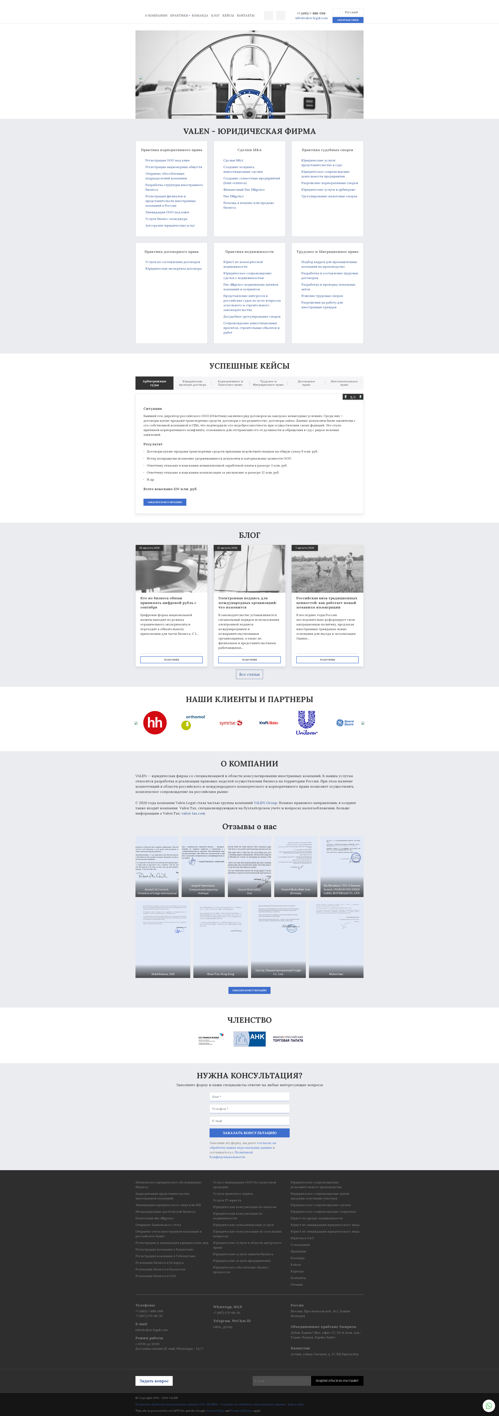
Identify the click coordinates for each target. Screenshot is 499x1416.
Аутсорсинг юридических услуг (170, 225)
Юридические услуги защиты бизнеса (243, 1254)
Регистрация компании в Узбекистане (165, 1256)
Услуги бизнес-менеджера (166, 219)
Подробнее (171, 659)
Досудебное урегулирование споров (251, 316)
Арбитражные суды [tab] (154, 383)
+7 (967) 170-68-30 (149, 1316)
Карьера (297, 1271)
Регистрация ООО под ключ (167, 160)
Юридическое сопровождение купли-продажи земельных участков (321, 1196)
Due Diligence (233, 196)
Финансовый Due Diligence (244, 189)
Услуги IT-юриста (227, 1200)
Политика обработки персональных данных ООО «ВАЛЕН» (176, 1404)
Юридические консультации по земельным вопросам (247, 1233)
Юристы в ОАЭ (302, 1238)
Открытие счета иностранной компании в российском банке (168, 1233)
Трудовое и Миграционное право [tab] (268, 383)
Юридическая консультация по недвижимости (238, 1215)
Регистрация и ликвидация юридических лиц (171, 1243)
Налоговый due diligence (154, 1218)
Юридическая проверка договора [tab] (192, 383)
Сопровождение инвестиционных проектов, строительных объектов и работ (251, 327)
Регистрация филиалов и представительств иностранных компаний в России (170, 200)
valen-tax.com (193, 813)
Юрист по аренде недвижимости (317, 1218)
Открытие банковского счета (158, 1225)
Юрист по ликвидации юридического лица (325, 1225)
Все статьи (249, 674)
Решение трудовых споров (322, 296)
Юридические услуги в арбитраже (328, 189)
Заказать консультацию (165, 502)
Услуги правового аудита (233, 1193)
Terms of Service (241, 1410)
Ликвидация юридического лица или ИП (168, 1205)
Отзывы (297, 1284)
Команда (200, 15)
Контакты (246, 15)
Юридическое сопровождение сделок (321, 1205)
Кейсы (228, 15)
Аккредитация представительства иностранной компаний (162, 1196)
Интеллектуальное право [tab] (344, 383)
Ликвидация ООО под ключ (167, 212)
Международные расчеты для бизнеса (165, 1211)
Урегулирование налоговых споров (329, 196)
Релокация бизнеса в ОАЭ (155, 1276)
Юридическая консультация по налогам (245, 1207)
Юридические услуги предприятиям (242, 1261)
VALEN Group (265, 803)
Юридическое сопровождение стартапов (323, 1211)
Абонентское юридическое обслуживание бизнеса (168, 1184)
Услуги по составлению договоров (172, 262)
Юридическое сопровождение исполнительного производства (316, 1184)
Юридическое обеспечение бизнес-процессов (241, 1269)
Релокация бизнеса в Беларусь (159, 1263)
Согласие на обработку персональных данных (253, 1404)
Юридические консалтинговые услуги (243, 1225)
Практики (179, 15)
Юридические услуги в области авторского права (247, 1245)
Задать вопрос (154, 1380)
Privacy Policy (215, 1410)
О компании (156, 15)
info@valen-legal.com (312, 18)
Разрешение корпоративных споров (329, 183)
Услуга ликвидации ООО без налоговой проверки (244, 1184)
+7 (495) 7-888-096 (311, 13)
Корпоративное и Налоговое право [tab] (230, 383)
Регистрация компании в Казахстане (164, 1249)
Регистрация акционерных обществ (173, 167)
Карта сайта (296, 1404)
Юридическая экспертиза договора (173, 268)
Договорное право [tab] (306, 383)
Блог (215, 15)
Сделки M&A (233, 160)
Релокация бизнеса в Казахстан (160, 1269)
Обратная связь (348, 20)
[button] (336, 12)
